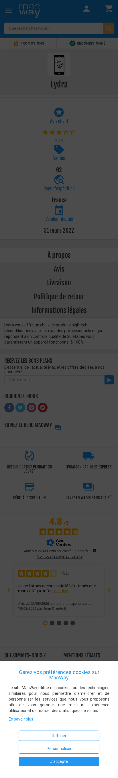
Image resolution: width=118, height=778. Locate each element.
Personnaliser (59, 748)
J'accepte (59, 761)
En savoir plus (21, 719)
